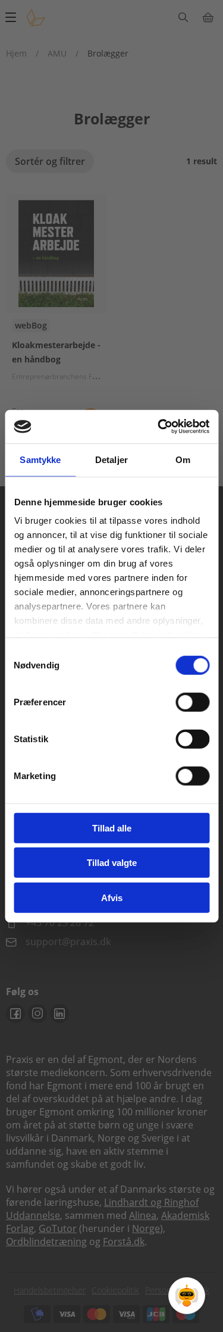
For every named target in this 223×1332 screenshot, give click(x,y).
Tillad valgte (112, 863)
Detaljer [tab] (111, 459)
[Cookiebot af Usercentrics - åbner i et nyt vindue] (158, 426)
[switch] (192, 701)
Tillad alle (111, 828)
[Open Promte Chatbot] (186, 1295)
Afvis (112, 897)
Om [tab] (182, 459)
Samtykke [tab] (40, 459)
